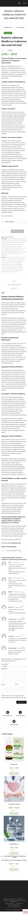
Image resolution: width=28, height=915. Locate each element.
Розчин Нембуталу (14, 844)
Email (17, 684)
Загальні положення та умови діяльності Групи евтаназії (14, 901)
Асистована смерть (11, 257)
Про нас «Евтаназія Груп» (14, 906)
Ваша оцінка (5, 664)
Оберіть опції (14, 773)
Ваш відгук (4, 668)
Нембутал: (14, 268)
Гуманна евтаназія (18, 259)
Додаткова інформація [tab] (14, 284)
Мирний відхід (18, 266)
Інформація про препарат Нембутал (16, 242)
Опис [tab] (14, 281)
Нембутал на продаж (10, 249)
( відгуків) (9, 50)
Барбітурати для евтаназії (7, 259)
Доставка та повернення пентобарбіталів (14, 899)
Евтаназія (16, 260)
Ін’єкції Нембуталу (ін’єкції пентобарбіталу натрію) (14, 860)
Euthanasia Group (16, 543)
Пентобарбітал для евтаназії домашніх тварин (12, 251)
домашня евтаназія (6, 260)
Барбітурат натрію (20, 257)
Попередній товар (8, 27)
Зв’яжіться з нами (9, 903)
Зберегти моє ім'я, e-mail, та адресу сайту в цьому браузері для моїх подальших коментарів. (13, 696)
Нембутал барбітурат (6, 268)
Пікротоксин (14, 764)
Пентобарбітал (19, 249)
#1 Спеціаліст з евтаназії (14, 804)
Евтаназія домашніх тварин (8, 240)
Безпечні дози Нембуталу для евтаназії (16, 238)
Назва (3, 684)
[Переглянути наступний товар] (25, 27)
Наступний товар (20, 27)
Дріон (12, 260)
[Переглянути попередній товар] (2, 27)
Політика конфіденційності (13, 904)
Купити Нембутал (14, 262)
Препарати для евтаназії (12, 270)
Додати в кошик (17, 231)
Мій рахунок (19, 903)
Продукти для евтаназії (13, 271)
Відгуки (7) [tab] (14, 288)
